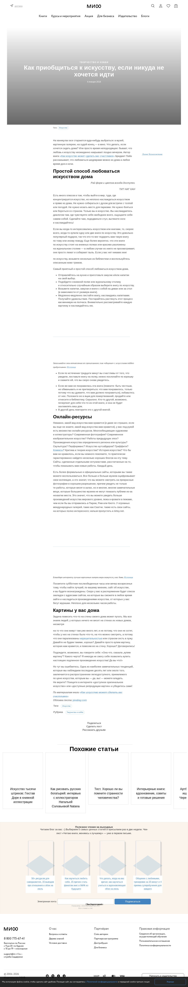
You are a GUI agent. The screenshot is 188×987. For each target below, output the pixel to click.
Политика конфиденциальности (155, 945)
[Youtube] (47, 975)
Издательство (127, 16)
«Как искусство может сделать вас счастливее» (87, 156)
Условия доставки (58, 943)
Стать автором (101, 934)
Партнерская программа (106, 938)
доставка (19, 6)
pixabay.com (80, 700)
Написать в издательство (163, 976)
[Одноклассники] (58, 975)
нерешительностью (91, 638)
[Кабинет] (160, 6)
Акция (89, 16)
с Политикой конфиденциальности (101, 981)
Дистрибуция (100, 943)
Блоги (145, 16)
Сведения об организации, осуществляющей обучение (153, 935)
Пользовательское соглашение (154, 941)
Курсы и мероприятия (65, 16)
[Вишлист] (168, 6)
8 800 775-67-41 (14, 938)
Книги (43, 16)
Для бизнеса (105, 16)
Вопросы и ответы (58, 934)
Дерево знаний (56, 938)
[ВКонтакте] (52, 975)
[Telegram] (64, 975)
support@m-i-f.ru (12, 954)
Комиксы (58, 450)
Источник (71, 367)
